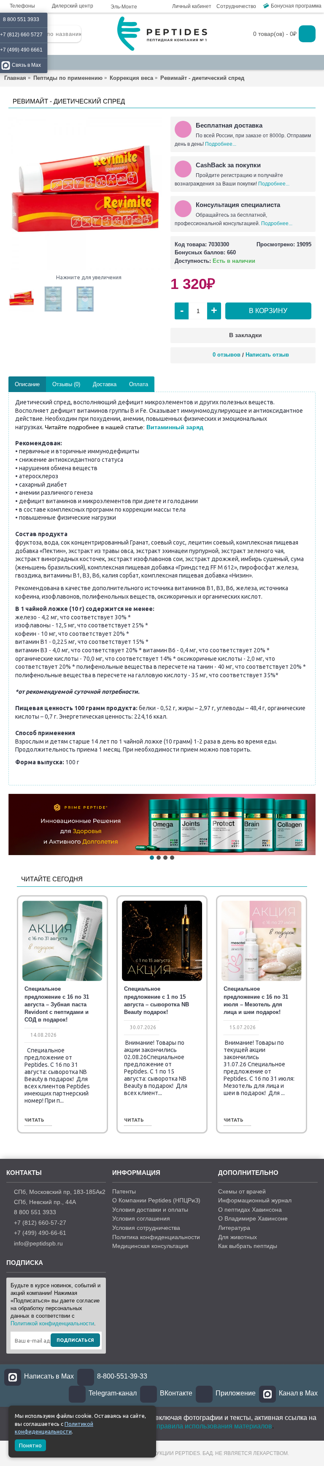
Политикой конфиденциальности (52, 1323)
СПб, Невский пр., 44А (45, 1202)
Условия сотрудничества (146, 1227)
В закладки (245, 335)
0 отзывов (226, 355)
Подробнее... (220, 144)
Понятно (30, 1445)
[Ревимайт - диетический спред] (85, 193)
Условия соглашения (141, 1218)
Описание (27, 384)
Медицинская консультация (150, 1246)
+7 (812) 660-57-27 (40, 1222)
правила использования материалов (214, 1426)
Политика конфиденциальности (156, 1237)
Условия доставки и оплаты (150, 1209)
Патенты (124, 1191)
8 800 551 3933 (35, 1212)
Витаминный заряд (174, 427)
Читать (34, 1120)
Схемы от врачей (242, 1191)
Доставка (104, 384)
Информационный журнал (255, 1200)
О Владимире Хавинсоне (253, 1218)
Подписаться (75, 1340)
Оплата (138, 384)
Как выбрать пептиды (247, 1246)
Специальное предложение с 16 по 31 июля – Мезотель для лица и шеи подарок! (256, 1000)
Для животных (237, 1237)
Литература (234, 1227)
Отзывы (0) (66, 384)
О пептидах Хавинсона (250, 1209)
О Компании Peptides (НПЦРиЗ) (156, 1200)
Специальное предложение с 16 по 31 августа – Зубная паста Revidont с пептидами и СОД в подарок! (56, 1004)
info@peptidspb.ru (38, 1243)
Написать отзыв (267, 355)
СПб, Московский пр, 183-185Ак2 (59, 1191)
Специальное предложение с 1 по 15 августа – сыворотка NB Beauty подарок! (156, 1000)
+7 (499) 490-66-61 (40, 1232)
